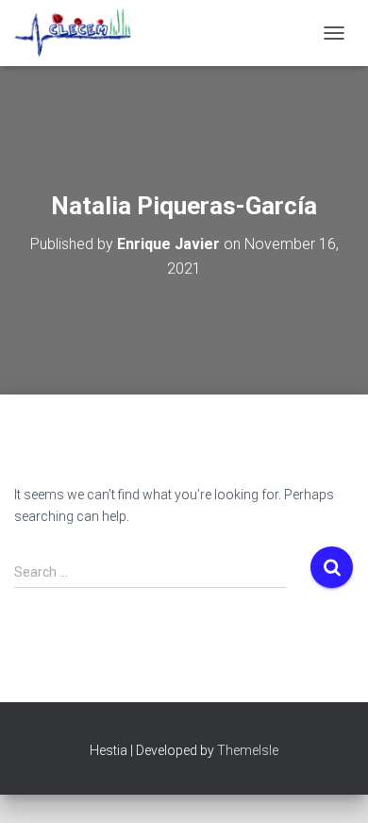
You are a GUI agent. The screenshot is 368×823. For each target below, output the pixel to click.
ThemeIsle (247, 750)
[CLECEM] (79, 33)
